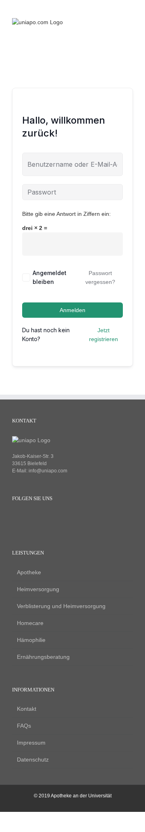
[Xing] (43, 518)
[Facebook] (16, 518)
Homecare (30, 623)
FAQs (24, 725)
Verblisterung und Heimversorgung (61, 606)
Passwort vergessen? (100, 277)
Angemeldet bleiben (49, 277)
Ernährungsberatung (43, 657)
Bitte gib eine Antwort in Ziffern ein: (66, 214)
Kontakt (26, 709)
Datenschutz (33, 759)
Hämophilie (31, 640)
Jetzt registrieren (103, 334)
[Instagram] (29, 518)
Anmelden (72, 310)
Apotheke (29, 572)
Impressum (31, 742)
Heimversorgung (38, 589)
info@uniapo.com (48, 471)
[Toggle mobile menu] (129, 22)
